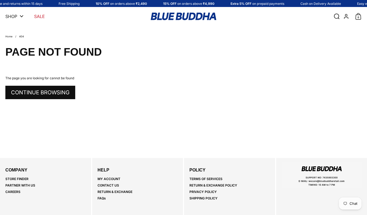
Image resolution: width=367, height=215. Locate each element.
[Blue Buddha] (183, 16)
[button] (335, 16)
